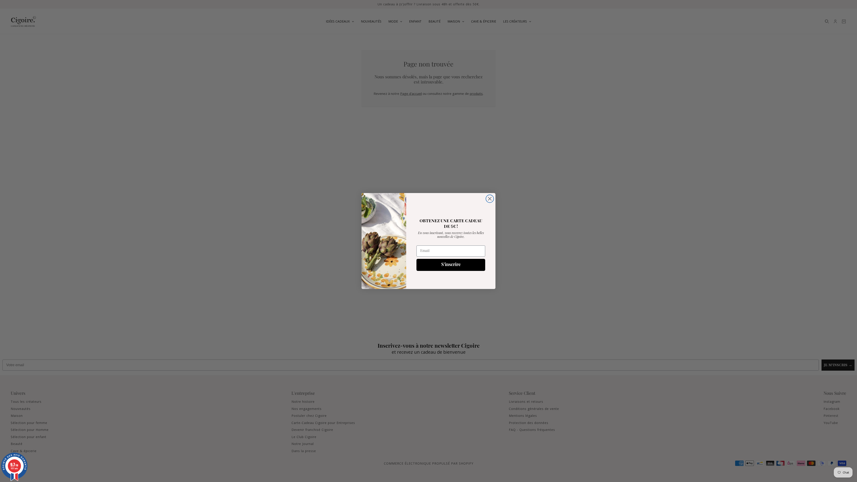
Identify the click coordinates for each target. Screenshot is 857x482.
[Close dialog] (490, 199)
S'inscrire (451, 265)
